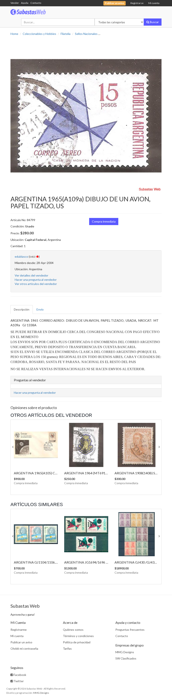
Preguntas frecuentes (130, 629)
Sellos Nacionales (86, 33)
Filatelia (65, 33)
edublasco (21, 256)
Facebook (19, 675)
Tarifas (67, 648)
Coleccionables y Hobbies (39, 33)
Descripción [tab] (21, 309)
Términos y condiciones (78, 636)
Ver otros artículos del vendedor (36, 284)
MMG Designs (124, 652)
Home (14, 33)
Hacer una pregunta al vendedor (36, 279)
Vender (14, 2)
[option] (86, 115)
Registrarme (18, 629)
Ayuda (24, 2)
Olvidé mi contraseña (24, 648)
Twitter (18, 681)
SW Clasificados (125, 658)
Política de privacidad (76, 642)
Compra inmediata (104, 221)
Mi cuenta (153, 3)
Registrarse (136, 3)
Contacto (35, 2)
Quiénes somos (73, 629)
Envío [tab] (40, 309)
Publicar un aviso (21, 642)
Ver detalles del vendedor (31, 275)
